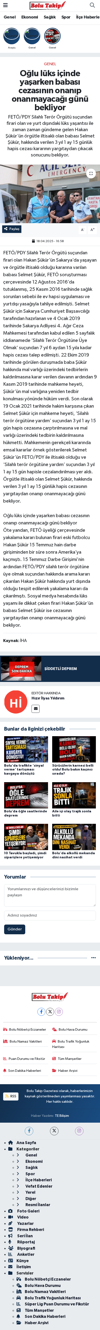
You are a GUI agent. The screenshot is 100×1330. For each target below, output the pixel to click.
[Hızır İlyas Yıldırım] (15, 702)
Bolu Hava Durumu (73, 1029)
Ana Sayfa (26, 1143)
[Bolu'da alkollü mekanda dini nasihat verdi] (74, 837)
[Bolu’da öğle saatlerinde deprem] (26, 795)
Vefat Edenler (38, 1186)
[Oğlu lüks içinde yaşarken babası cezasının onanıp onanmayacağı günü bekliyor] (50, 194)
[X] (50, 1012)
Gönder (15, 929)
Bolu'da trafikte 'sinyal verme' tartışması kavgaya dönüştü (24, 770)
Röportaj (26, 1242)
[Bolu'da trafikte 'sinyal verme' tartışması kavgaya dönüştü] (26, 749)
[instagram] (79, 1131)
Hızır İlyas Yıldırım (48, 698)
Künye (23, 1261)
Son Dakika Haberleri (24, 1071)
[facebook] (29, 1131)
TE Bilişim (62, 1116)
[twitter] (54, 1131)
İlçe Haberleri (38, 1180)
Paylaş (14, 229)
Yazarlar (25, 1223)
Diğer (30, 1199)
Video (23, 1217)
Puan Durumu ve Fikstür (27, 1059)
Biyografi (26, 1248)
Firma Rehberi (30, 1230)
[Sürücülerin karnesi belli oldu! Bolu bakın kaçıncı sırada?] (74, 749)
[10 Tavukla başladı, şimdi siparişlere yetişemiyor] (26, 837)
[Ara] (92, 5)
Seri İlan (25, 1236)
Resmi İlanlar (37, 1205)
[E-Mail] (36, 709)
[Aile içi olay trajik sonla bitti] (74, 795)
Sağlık (50, 17)
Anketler (25, 1254)
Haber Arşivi (67, 1071)
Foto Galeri (28, 1211)
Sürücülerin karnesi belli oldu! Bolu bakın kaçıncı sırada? (72, 770)
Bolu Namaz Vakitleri (26, 1041)
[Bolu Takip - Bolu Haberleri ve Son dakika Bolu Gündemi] (48, 5)
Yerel (30, 1192)
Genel (10, 17)
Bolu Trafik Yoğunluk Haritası (71, 1044)
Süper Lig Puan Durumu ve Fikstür (57, 1304)
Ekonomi (29, 17)
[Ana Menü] (5, 5)
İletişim (24, 1267)
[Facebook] (41, 1012)
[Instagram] (59, 1012)
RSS (13, 1096)
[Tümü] (93, 958)
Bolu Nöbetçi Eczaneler (27, 1029)
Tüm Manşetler (70, 1059)
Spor (66, 17)
